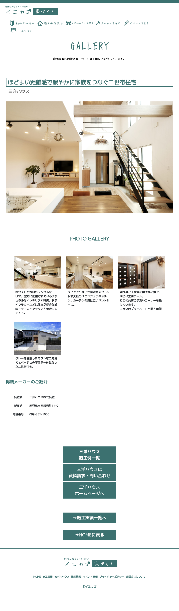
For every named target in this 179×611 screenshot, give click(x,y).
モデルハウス (62, 576)
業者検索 (76, 576)
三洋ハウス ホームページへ (89, 490)
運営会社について (136, 576)
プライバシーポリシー (112, 576)
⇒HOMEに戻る (89, 535)
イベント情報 (90, 576)
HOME (37, 576)
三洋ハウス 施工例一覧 (89, 455)
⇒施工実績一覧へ (89, 518)
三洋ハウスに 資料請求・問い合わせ (89, 472)
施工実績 (47, 576)
